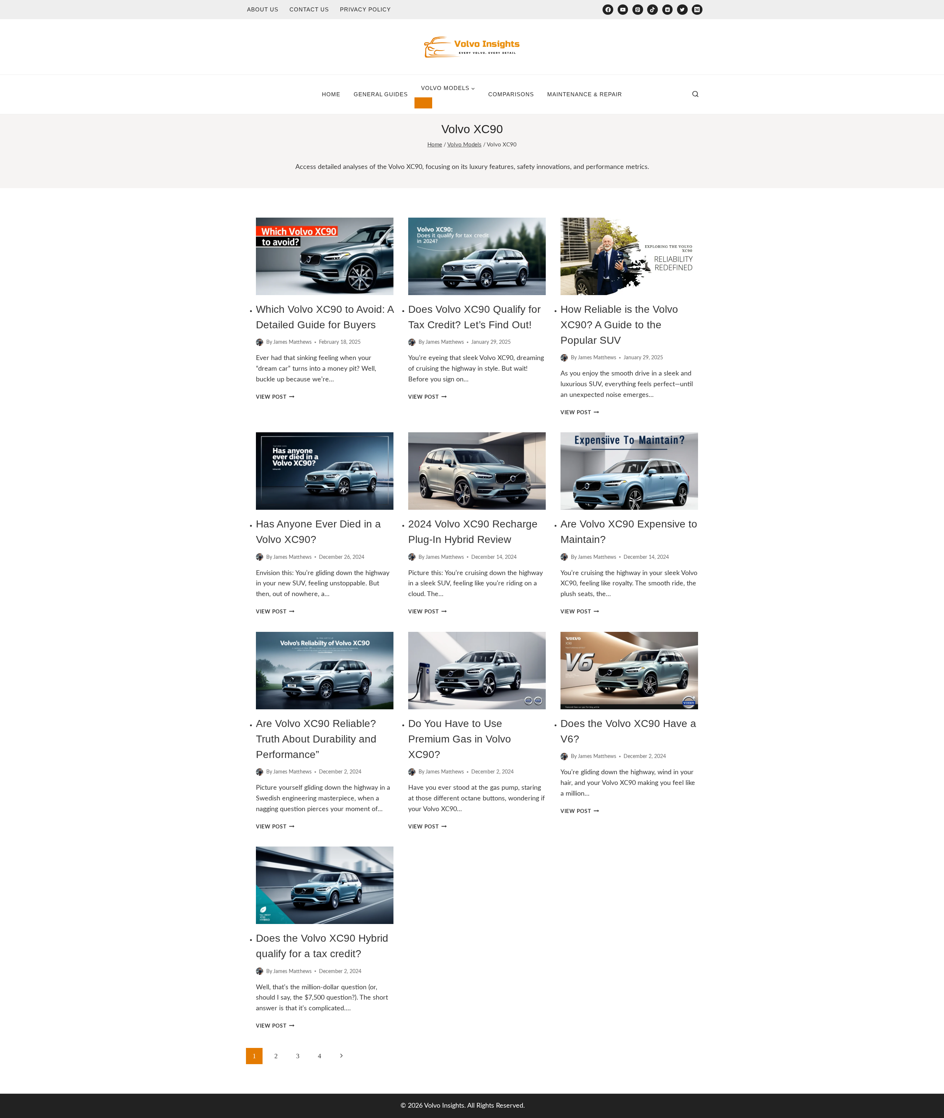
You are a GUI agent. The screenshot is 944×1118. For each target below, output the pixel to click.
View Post (275, 397)
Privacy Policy (365, 9)
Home (331, 94)
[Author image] (259, 342)
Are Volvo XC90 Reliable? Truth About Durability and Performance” (316, 739)
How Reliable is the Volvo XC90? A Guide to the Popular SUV (619, 325)
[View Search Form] (695, 94)
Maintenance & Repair (584, 94)
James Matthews (292, 342)
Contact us (309, 9)
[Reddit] (667, 9)
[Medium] (697, 9)
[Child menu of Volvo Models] (423, 102)
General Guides (381, 94)
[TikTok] (652, 9)
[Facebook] (608, 9)
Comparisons (511, 94)
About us (262, 9)
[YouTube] (623, 9)
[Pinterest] (637, 9)
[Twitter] (682, 9)
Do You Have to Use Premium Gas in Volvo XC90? (459, 739)
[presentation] (324, 256)
